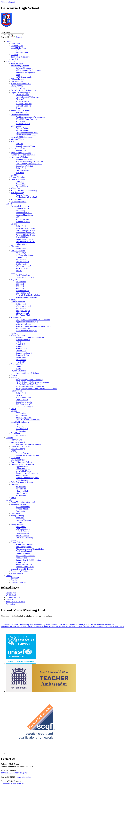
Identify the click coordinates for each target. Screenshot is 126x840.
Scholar (19, 108)
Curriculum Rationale (24, 551)
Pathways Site (16, 440)
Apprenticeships (22, 466)
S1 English (20, 284)
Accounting (20, 210)
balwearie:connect (18, 442)
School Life (10, 61)
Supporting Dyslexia (24, 402)
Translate (19, 37)
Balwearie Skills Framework (22, 137)
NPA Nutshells (21, 493)
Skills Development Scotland (22, 482)
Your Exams (20, 121)
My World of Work (23, 471)
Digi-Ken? (20, 99)
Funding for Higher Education (27, 455)
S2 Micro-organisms (24, 417)
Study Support (16, 126)
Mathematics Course (24, 324)
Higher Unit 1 (21, 244)
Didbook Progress (18, 79)
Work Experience (22, 480)
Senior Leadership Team (25, 146)
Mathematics (16, 317)
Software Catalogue (23, 68)
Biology (14, 224)
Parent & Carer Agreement (26, 72)
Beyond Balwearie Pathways (22, 462)
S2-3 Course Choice (24, 315)
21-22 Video (20, 184)
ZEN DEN (20, 173)
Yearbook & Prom (23, 222)
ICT (17, 217)
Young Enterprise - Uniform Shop (24, 190)
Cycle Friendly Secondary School (29, 164)
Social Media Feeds (18, 48)
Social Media (21, 527)
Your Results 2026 (23, 124)
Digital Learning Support (20, 92)
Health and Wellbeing (19, 157)
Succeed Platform (22, 130)
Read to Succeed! (22, 291)
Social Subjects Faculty (20, 422)
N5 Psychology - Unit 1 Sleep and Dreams (32, 382)
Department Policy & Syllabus (27, 373)
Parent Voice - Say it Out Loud (23, 502)
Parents (9, 500)
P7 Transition (21, 259)
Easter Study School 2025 (26, 135)
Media (13, 333)
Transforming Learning (20, 66)
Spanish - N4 (21, 351)
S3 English (20, 288)
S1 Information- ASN (24, 404)
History (19, 424)
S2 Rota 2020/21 (22, 262)
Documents (20, 511)
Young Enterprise (22, 219)
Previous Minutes (22, 509)
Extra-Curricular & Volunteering (23, 90)
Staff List (19, 144)
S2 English (20, 286)
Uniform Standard (23, 553)
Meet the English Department (27, 297)
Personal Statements (23, 453)
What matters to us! (23, 266)
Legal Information (24, 777)
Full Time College (18, 449)
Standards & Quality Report (21, 569)
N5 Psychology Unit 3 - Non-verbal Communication (36, 389)
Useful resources (22, 170)
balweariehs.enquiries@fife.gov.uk (14, 773)
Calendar (14, 55)
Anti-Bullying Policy (24, 547)
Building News (17, 81)
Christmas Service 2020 (25, 277)
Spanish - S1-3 (21, 348)
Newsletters (15, 59)
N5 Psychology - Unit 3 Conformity (30, 386)
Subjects (9, 204)
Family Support (17, 524)
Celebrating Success (18, 202)
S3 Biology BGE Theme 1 (26, 228)
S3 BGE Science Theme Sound (28, 420)
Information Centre (18, 148)
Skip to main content (9, 2)
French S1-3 (20, 344)
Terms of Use (16, 578)
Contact (9, 576)
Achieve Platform (22, 128)
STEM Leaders (22, 475)
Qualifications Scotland (20, 115)
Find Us (14, 580)
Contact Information (18, 582)
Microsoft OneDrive (24, 104)
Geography (20, 426)
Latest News (16, 43)
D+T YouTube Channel (25, 255)
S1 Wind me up (22, 268)
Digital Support (22, 400)
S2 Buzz (19, 271)
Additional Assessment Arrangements (30, 117)
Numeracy (20, 518)
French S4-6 (20, 362)
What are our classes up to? (26, 331)
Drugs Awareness (22, 533)
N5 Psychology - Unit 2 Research (29, 384)
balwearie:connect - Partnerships (28, 444)
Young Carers (16, 199)
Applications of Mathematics (27, 322)
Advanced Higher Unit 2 (25, 235)
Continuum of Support (24, 406)
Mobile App (15, 188)
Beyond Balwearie (23, 328)
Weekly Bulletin (17, 46)
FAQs (18, 75)
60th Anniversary (17, 193)
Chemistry (15, 246)
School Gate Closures (24, 544)
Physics (14, 375)
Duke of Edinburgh (18, 179)
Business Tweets (22, 208)
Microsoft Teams (22, 101)
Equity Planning (17, 86)
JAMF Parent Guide (24, 77)
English (14, 279)
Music (18, 368)
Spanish (19, 346)
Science (14, 411)
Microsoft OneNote (23, 106)
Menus (13, 540)
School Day (20, 562)
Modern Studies (22, 429)
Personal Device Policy (25, 567)
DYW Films (15, 458)
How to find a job (23, 469)
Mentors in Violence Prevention (23, 155)
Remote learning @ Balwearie (27, 97)
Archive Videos (22, 195)
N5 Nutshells (21, 489)
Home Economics (18, 302)
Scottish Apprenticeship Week (27, 478)
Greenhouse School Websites (12, 783)
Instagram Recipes (23, 311)
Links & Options (22, 531)
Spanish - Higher (22, 355)
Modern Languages (18, 335)
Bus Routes (15, 513)
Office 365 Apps (22, 95)
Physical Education (18, 371)
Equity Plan (20, 88)
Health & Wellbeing (23, 520)
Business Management (24, 215)
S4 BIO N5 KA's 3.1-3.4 (25, 242)
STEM (13, 498)
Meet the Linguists (23, 340)
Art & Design (21, 253)
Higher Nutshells (22, 491)
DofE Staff (20, 181)
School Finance (17, 573)
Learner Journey (22, 257)
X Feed (19, 50)
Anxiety (19, 395)
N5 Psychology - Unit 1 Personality (29, 380)
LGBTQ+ (15, 175)
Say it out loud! (17, 63)
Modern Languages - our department (30, 337)
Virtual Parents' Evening (20, 110)
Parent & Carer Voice (19, 504)
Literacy (19, 522)
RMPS (13, 409)
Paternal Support (22, 535)
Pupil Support (16, 391)
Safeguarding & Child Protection (28, 560)
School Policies (17, 542)
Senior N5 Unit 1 (22, 237)
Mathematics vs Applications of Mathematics (33, 326)
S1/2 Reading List (23, 293)
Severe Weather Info (24, 564)
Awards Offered (22, 186)
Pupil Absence (21, 558)
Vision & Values (17, 139)
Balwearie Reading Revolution (28, 295)
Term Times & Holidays (20, 57)
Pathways (9, 438)
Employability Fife (18, 460)
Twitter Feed (21, 168)
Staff (13, 141)
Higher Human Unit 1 (24, 239)
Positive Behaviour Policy (26, 556)
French (18, 342)
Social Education (17, 433)
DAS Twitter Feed (23, 275)
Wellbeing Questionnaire (25, 159)
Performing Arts (17, 364)
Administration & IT (24, 213)
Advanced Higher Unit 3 (25, 233)
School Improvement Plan (21, 84)
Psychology (15, 377)
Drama (18, 366)
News (8, 41)
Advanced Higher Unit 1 (25, 230)
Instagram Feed (22, 52)
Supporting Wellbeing (24, 166)
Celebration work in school (26, 197)
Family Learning (17, 515)
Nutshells (14, 484)
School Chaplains (17, 177)
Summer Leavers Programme (27, 473)
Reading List (21, 150)
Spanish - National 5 (24, 353)
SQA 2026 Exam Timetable (26, 119)
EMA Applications (23, 529)
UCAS (13, 451)
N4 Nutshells (21, 486)
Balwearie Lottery (23, 507)
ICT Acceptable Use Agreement (28, 70)
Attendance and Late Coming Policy (30, 549)
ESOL (13, 299)
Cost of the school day (24, 538)
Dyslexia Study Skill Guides (27, 132)
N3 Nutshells (21, 495)
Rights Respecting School (21, 153)
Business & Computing (20, 206)
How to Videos (22, 112)
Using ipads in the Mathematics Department (33, 320)
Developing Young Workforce (22, 464)
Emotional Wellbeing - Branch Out (29, 161)
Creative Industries (18, 250)
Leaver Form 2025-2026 (20, 446)
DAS (13, 273)
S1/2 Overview (22, 415)
